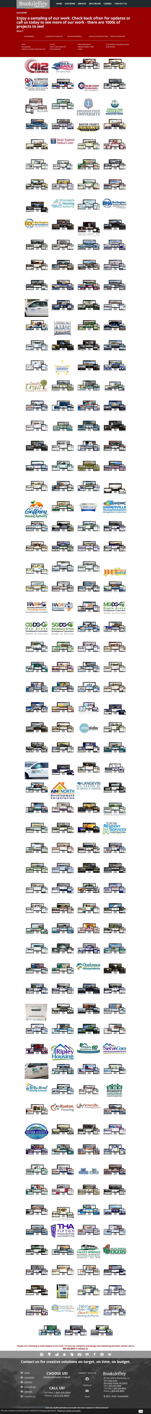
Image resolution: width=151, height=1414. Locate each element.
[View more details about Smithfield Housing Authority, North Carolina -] (36, 1152)
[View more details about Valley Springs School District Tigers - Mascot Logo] (114, 1253)
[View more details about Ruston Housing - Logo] (62, 1112)
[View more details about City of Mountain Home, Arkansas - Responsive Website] (36, 288)
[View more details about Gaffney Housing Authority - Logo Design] (36, 509)
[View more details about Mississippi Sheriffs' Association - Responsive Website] (62, 891)
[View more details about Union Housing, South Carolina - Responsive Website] (62, 1253)
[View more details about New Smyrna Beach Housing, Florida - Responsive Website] (62, 931)
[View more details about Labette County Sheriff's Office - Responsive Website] (114, 770)
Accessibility (123, 1396)
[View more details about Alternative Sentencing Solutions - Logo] (36, 87)
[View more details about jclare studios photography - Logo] (88, 730)
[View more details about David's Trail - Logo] (36, 388)
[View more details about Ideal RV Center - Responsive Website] (36, 710)
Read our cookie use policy (69, 1410)
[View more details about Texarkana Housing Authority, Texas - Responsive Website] (36, 1233)
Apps (23, 44)
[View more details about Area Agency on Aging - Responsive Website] (36, 107)
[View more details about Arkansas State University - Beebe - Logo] (88, 107)
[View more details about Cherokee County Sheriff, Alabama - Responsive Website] (36, 268)
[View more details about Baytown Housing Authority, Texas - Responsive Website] (114, 147)
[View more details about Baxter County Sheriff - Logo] (88, 127)
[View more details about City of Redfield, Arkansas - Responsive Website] (88, 288)
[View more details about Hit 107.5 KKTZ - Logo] (114, 569)
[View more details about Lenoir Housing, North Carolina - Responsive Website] (36, 810)
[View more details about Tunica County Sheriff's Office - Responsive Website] (36, 1253)
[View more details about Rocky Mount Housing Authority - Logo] (36, 1092)
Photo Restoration (58, 47)
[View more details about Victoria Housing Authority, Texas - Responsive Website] (62, 1273)
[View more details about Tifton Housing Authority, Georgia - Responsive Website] (88, 1233)
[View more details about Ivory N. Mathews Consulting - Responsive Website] (88, 710)
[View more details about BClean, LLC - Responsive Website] (36, 167)
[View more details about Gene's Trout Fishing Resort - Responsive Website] (62, 529)
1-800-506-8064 (62, 1392)
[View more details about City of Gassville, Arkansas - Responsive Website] (114, 268)
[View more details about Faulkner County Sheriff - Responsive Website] (88, 469)
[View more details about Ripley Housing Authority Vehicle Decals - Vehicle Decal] (36, 1072)
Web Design (110, 47)
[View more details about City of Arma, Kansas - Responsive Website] (88, 268)
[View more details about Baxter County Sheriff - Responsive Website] (114, 127)
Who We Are (95, 3)
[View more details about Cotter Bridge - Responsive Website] (114, 328)
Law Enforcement (74, 36)
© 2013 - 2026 (110, 1396)
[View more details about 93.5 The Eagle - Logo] (62, 67)
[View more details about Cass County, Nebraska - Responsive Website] (88, 248)
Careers (107, 3)
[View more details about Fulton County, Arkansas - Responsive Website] (114, 489)
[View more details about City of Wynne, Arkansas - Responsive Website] (114, 288)
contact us (83, 1348)
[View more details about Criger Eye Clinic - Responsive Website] (36, 368)
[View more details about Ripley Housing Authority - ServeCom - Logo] (114, 1052)
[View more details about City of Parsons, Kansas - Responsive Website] (62, 288)
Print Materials (84, 44)
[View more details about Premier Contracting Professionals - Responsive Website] (114, 1011)
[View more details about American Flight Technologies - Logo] (88, 87)
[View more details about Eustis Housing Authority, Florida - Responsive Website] (88, 449)
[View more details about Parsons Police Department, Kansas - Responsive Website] (36, 991)
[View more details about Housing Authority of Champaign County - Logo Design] (36, 609)
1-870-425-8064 (61, 1395)
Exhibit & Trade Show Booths (33, 49)
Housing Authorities (54, 36)
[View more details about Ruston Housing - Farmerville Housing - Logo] (88, 1112)
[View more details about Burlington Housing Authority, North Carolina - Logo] (114, 207)
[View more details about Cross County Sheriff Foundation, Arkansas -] (114, 368)
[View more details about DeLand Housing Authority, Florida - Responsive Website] (88, 388)
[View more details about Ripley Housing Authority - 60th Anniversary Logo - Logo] (88, 1052)
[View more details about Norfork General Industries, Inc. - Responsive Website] (62, 951)
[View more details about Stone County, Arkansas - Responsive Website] (36, 1213)
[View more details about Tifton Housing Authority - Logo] (62, 1233)
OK (140, 1411)
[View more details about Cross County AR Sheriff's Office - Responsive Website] (88, 368)
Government (29, 36)
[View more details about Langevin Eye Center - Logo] (88, 790)
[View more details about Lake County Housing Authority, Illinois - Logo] (62, 790)
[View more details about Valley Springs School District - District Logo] (88, 1253)
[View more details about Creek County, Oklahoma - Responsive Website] (114, 348)
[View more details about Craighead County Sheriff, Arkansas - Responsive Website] (62, 348)
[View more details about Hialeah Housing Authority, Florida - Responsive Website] (62, 569)
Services (82, 3)
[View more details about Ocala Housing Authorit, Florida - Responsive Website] (62, 971)
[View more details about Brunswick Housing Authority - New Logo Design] (62, 207)
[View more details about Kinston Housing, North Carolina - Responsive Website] (114, 750)
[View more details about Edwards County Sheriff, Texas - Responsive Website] (114, 408)
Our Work (70, 3)
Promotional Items (86, 47)
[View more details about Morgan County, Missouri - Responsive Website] (114, 891)
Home (59, 3)
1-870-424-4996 (114, 1385)
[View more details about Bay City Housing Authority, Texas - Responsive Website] (88, 147)
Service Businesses (117, 36)
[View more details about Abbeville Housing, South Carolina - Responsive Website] (88, 67)
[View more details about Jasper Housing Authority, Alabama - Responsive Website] (62, 730)
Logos (52, 44)
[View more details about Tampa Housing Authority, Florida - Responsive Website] (88, 1213)
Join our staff (52, 1407)
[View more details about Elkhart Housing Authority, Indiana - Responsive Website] (62, 428)
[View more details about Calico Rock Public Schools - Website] (88, 227)
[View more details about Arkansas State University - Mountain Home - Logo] (114, 107)
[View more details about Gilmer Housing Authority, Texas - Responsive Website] (88, 529)
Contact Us (120, 3)
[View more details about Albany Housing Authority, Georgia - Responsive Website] (114, 67)
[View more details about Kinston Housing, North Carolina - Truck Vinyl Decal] (36, 770)
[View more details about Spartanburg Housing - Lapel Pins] (88, 1172)
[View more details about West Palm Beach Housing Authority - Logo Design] (88, 1313)
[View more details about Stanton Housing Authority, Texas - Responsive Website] (62, 1192)
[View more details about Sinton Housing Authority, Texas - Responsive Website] (114, 1132)
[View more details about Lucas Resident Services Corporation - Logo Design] (114, 831)
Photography (55, 49)
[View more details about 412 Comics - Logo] (36, 67)
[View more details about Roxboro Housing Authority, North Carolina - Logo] (114, 1092)
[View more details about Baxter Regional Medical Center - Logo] (62, 147)
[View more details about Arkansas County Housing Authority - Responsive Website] (62, 107)
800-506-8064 (69, 1348)
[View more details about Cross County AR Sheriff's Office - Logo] (62, 368)
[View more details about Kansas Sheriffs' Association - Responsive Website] (88, 750)
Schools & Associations (98, 36)
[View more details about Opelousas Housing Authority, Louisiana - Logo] (88, 971)
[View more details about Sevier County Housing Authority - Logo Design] (36, 1132)
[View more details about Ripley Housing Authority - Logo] (62, 1052)
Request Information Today (56, 1377)
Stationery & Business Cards (117, 44)
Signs (80, 49)
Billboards (26, 47)
